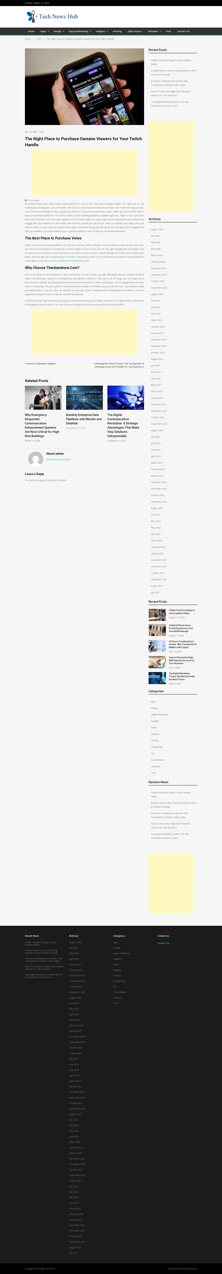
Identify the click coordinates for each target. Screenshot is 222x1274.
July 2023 (155, 436)
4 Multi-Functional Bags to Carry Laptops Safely (171, 62)
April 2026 (156, 248)
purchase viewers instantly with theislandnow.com (64, 260)
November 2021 (159, 566)
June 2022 (156, 521)
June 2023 (156, 443)
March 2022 (156, 540)
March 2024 (156, 391)
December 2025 (159, 268)
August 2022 (157, 508)
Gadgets (100, 31)
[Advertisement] (84, 172)
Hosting (117, 31)
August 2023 (157, 430)
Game (154, 727)
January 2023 (157, 475)
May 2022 (156, 527)
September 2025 (159, 287)
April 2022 (156, 534)
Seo (153, 753)
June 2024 (156, 372)
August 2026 (157, 229)
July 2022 (155, 514)
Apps (43, 31)
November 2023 (159, 410)
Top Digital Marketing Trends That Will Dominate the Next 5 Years (169, 103)
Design (57, 31)
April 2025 (156, 313)
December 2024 (159, 339)
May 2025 (156, 307)
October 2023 (157, 417)
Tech (168, 31)
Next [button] (142, 415)
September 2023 (159, 423)
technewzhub (190, 1268)
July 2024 (155, 365)
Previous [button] (27, 415)
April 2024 (156, 385)
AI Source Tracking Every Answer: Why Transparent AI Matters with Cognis (169, 83)
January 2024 (157, 397)
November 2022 (159, 488)
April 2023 (156, 456)
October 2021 (157, 572)
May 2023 (156, 449)
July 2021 (155, 592)
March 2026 (156, 255)
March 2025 (156, 320)
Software (153, 31)
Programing (156, 746)
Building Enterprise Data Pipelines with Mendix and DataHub (42, 419)
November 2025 (159, 274)
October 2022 (157, 495)
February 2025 (158, 326)
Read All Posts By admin (58, 459)
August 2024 (157, 359)
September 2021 (159, 579)
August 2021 (157, 585)
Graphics (155, 734)
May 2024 (156, 378)
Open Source (135, 31)
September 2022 (159, 501)
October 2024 (157, 352)
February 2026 (158, 261)
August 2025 (157, 294)
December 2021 (159, 560)
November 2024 (159, 346)
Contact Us (183, 31)
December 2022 (159, 482)
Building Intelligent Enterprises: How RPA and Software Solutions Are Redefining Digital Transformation (125, 423)
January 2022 (157, 553)
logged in (42, 480)
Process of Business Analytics (41, 363)
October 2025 (157, 281)
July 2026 (155, 235)
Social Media (157, 759)
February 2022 (158, 547)
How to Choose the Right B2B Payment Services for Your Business (170, 93)
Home (31, 31)
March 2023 (156, 462)
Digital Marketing (78, 31)
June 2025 (156, 300)
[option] (43, 407)
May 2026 (156, 242)
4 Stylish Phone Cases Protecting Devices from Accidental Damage (174, 72)
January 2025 (157, 333)
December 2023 (159, 404)
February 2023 (158, 469)
